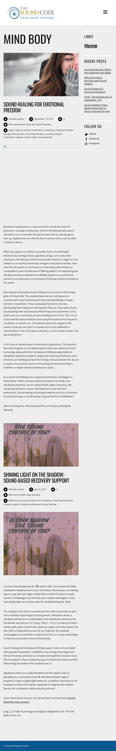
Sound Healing (45, 137)
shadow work (35, 504)
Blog (29, 124)
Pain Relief (37, 124)
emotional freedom (64, 130)
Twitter (92, 133)
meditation (47, 500)
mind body (30, 134)
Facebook (93, 138)
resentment (9, 137)
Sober (34, 137)
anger (11, 130)
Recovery (47, 124)
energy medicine (11, 134)
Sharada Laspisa (16, 119)
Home (90, 45)
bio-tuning (23, 500)
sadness (19, 137)
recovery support (54, 134)
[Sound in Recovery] (31, 18)
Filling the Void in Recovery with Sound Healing (95, 80)
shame (27, 137)
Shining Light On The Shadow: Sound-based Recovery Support (36, 477)
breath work (35, 500)
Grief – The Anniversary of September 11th (98, 98)
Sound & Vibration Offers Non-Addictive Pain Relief (97, 71)
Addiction (13, 500)
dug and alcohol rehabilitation (29, 130)
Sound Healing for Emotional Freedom (34, 107)
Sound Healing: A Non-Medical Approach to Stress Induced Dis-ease (97, 108)
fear (22, 134)
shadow (24, 504)
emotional (49, 130)
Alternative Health (17, 124)
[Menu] (105, 12)
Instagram (94, 143)
